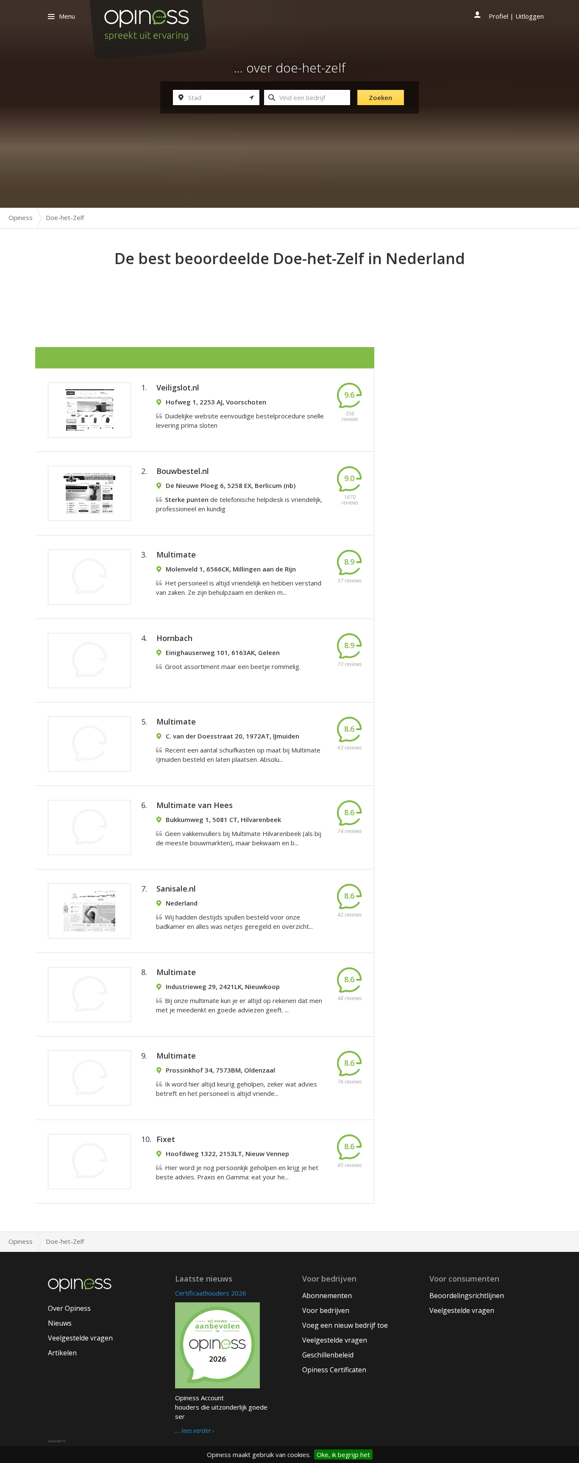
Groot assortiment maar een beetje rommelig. (233, 666)
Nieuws (60, 1323)
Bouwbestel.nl (182, 471)
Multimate (176, 554)
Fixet (165, 1139)
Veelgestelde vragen (80, 1338)
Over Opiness (69, 1308)
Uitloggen (529, 16)
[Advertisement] (289, 293)
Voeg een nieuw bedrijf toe (345, 1325)
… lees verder (193, 1430)
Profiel (498, 16)
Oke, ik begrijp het (343, 1454)
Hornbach (174, 638)
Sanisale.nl (176, 888)
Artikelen (62, 1352)
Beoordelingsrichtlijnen (466, 1295)
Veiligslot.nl (177, 387)
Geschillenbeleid (328, 1355)
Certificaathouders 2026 (210, 1293)
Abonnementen (327, 1295)
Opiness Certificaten (334, 1369)
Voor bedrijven (325, 1310)
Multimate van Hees (194, 805)
